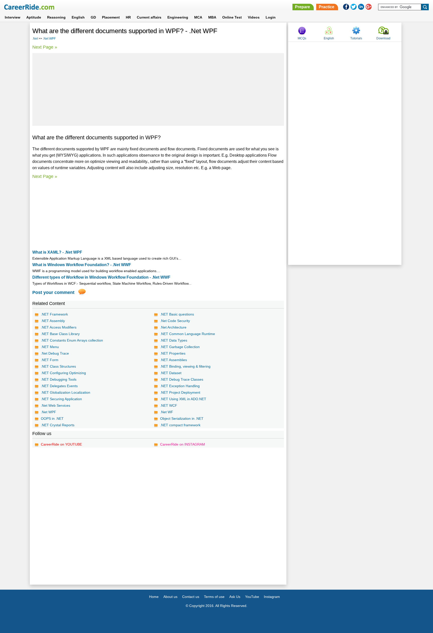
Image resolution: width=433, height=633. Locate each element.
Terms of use (214, 597)
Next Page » (44, 47)
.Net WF (166, 412)
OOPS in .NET (52, 418)
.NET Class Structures (58, 366)
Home (154, 597)
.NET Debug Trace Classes (181, 379)
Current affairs (149, 17)
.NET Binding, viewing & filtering (185, 366)
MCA (198, 17)
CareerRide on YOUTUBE (61, 444)
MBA (212, 17)
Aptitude (33, 17)
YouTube (252, 597)
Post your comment (53, 292)
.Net (35, 38)
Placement (111, 17)
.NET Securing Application (61, 399)
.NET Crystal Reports (57, 425)
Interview (12, 17)
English (78, 17)
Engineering (177, 17)
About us (170, 597)
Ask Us (234, 597)
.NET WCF (168, 405)
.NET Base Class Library (60, 334)
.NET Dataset (170, 373)
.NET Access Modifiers (58, 327)
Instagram (272, 597)
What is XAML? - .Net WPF (57, 252)
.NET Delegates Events (59, 386)
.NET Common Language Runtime (187, 334)
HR (128, 17)
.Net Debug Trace (55, 353)
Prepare (302, 7)
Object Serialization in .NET (181, 418)
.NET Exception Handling (180, 386)
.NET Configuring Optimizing (63, 373)
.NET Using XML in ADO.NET (183, 399)
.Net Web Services (55, 405)
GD (93, 17)
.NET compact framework (180, 425)
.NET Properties (172, 353)
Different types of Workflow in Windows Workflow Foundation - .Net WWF (101, 277)
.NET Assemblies (173, 360)
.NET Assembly (53, 321)
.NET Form (49, 360)
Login (271, 17)
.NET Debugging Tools (58, 379)
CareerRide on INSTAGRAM (182, 444)
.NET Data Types (173, 340)
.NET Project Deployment (180, 392)
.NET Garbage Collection (180, 347)
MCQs (302, 38)
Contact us (190, 597)
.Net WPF (49, 38)
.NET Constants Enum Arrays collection (72, 340)
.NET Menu (50, 347)
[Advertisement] (158, 89)
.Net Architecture (173, 327)
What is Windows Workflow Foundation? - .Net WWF (81, 265)
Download (383, 38)
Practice (326, 7)
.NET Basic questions (177, 314)
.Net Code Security (175, 321)
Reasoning (56, 17)
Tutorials (356, 38)
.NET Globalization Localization (65, 392)
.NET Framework (54, 314)
